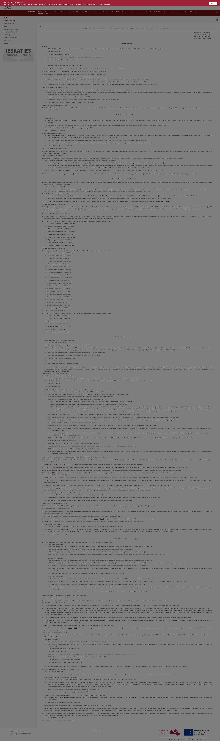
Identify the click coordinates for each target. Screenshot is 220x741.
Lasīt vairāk (108, 4)
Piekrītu (213, 3)
